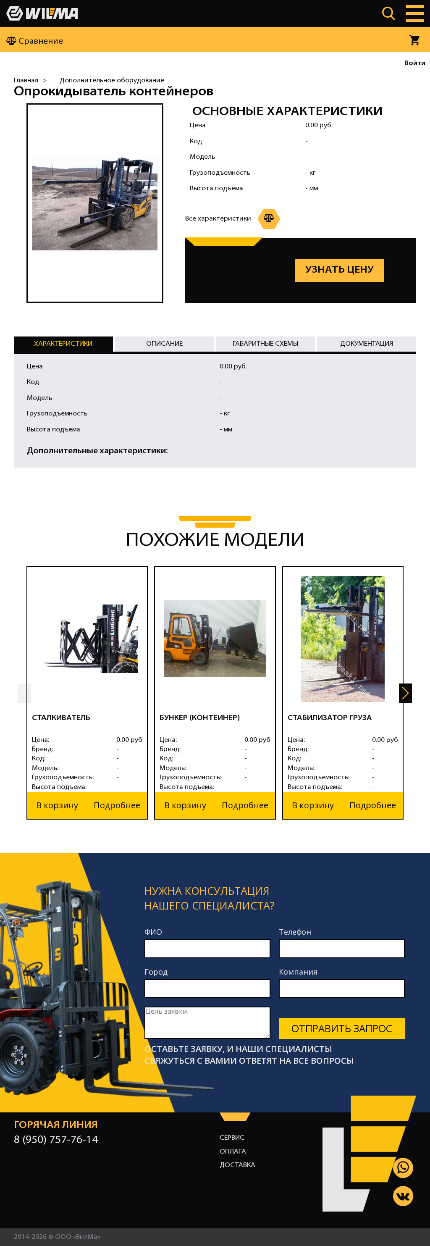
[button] (405, 693)
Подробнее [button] (117, 805)
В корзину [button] (57, 805)
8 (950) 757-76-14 (56, 1140)
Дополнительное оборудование (112, 80)
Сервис (232, 1138)
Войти (414, 63)
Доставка (237, 1165)
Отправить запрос (341, 1028)
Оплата (233, 1152)
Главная (26, 80)
